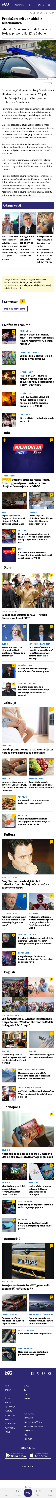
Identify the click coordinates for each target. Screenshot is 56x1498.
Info (7, 1386)
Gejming (6, 1150)
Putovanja (10, 1407)
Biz (6, 1394)
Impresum (28, 1418)
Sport (8, 1390)
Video (26, 1386)
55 (14, 331)
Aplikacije (29, 1430)
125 (13, 352)
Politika (33, 512)
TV (25, 1390)
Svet (4, 512)
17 (14, 415)
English (5, 1051)
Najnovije (19, 4)
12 (14, 393)
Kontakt (28, 1439)
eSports (9, 1419)
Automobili (10, 1428)
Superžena (10, 1415)
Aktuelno (6, 746)
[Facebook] (32, 1373)
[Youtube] (49, 1373)
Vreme (27, 1398)
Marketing (29, 1414)
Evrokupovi (25, 414)
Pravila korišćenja (33, 1422)
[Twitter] (37, 1373)
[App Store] (40, 1455)
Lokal (7, 1432)
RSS (25, 1435)
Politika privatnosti (34, 1426)
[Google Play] (16, 1455)
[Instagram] (43, 1373)
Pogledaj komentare (14, 308)
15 (14, 1330)
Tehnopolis (10, 1423)
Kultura (8, 1411)
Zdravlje (9, 1402)
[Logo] (5, 5)
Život (7, 1398)
